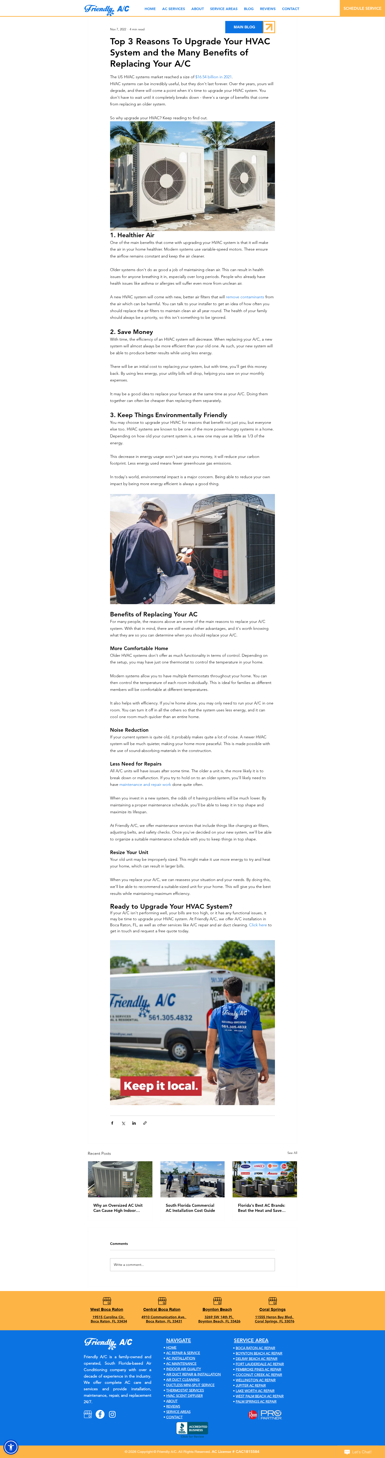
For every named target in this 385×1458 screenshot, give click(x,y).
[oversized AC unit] (120, 1179)
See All (292, 1153)
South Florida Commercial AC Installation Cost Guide (190, 1208)
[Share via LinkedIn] (134, 1123)
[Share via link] (145, 1123)
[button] (224, 8)
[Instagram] (112, 1414)
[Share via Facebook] (112, 1123)
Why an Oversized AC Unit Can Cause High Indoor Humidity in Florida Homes (118, 1208)
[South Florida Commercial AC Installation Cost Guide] (192, 1179)
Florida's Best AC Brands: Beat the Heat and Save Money (261, 1208)
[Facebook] (100, 1414)
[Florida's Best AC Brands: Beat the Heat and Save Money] (265, 1179)
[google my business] (87, 1414)
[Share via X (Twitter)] (123, 1123)
